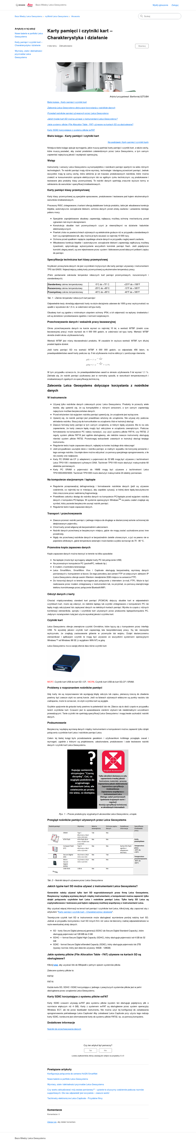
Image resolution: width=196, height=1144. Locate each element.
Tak (90, 1050)
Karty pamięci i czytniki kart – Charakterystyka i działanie (28, 44)
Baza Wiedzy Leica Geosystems (28, 16)
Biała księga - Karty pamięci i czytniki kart (67, 101)
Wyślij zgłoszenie (160, 5)
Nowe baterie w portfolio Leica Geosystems (29, 35)
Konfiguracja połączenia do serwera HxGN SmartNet (72, 1073)
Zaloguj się (51, 1122)
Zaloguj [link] (175, 5)
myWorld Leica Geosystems (56, 16)
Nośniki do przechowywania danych (64, 1028)
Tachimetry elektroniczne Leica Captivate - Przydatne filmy (75, 1098)
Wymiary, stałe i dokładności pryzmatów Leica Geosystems (28, 54)
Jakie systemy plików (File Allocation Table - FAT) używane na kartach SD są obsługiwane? (90, 124)
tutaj (55, 964)
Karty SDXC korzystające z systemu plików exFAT (71, 129)
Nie (105, 1050)
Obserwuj (142, 46)
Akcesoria (75, 16)
